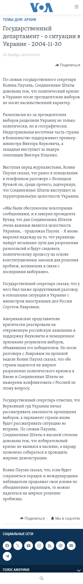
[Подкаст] (60, 545)
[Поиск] (41, 578)
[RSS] (49, 545)
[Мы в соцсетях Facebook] (7, 545)
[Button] (67, 65)
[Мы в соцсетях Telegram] (7, 556)
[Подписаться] (71, 545)
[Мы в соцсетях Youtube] (28, 545)
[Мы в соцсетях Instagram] (39, 545)
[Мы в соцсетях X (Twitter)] (17, 545)
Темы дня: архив (19, 20)
